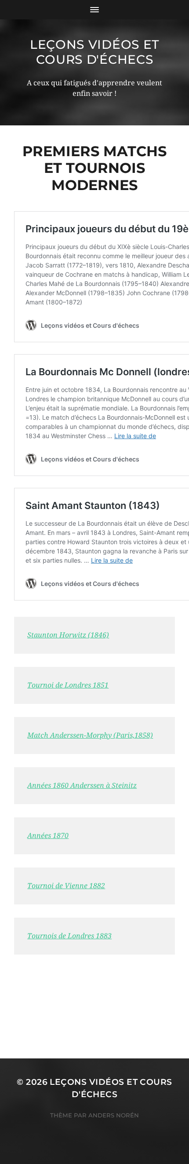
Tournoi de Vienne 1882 (66, 886)
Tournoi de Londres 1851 (68, 685)
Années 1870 (48, 835)
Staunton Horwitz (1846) (68, 635)
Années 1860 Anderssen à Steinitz (82, 785)
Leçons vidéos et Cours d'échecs (94, 52)
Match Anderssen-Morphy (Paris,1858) (90, 735)
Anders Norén (113, 1115)
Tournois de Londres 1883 (69, 936)
